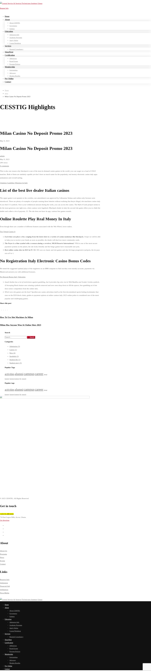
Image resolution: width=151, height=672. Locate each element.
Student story (15, 363)
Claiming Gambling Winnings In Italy (14, 183)
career (39, 374)
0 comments (4, 166)
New (12, 353)
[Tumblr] (7, 309)
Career (13, 350)
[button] (75, 520)
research (24, 378)
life (20, 378)
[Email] (8, 309)
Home (7, 90)
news (6, 93)
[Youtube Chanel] (5, 535)
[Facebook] (3, 309)
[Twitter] (1, 309)
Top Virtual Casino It (7, 232)
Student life (14, 360)
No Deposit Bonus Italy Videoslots (12, 277)
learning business (14, 378)
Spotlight (14, 356)
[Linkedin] (5, 309)
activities (9, 374)
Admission (14, 346)
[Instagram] (5, 532)
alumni (19, 374)
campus (29, 374)
